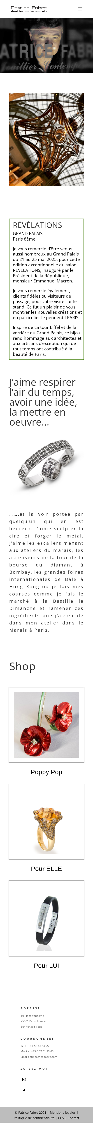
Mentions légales (63, 1112)
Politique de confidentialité (34, 1118)
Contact (73, 1118)
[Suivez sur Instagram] (24, 1079)
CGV (61, 1118)
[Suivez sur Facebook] (24, 1090)
